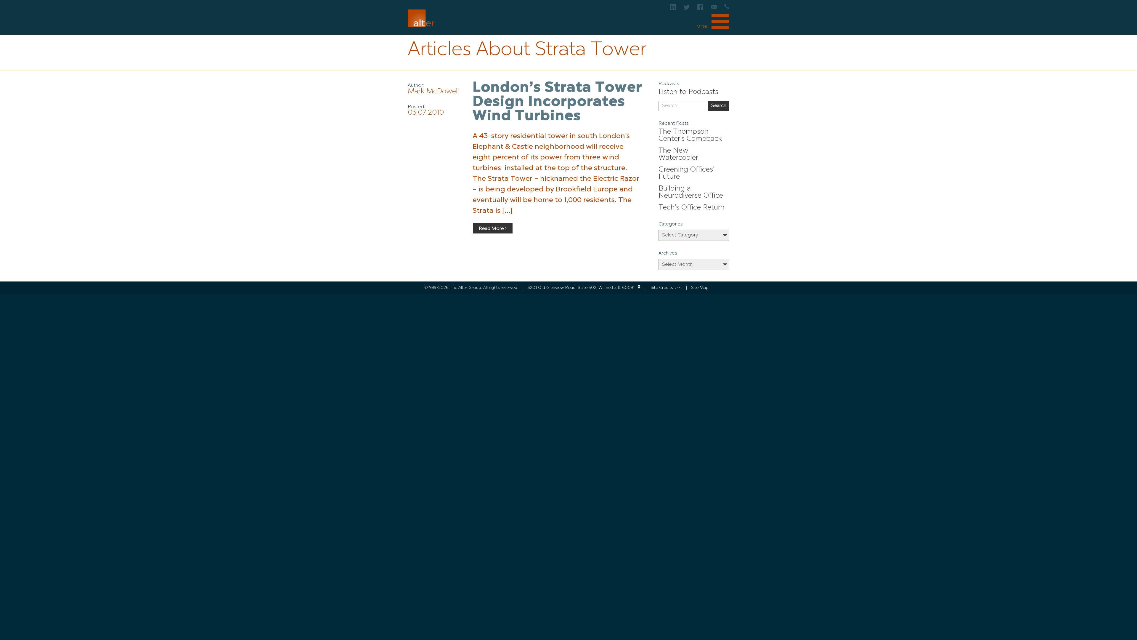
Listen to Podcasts (688, 92)
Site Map (700, 288)
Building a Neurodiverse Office (691, 192)
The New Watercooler (678, 154)
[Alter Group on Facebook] (700, 8)
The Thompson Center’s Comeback (690, 135)
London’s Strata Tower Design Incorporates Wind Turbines (557, 102)
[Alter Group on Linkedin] (673, 8)
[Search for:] (683, 106)
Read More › (493, 228)
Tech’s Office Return (692, 207)
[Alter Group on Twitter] (686, 8)
